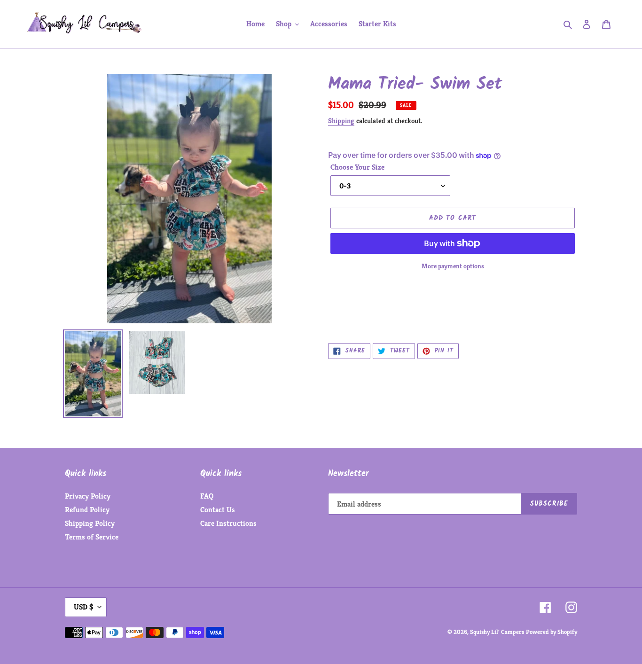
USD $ (83, 607)
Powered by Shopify (551, 632)
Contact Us (217, 510)
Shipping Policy (90, 523)
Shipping (341, 120)
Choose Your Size (357, 167)
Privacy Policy (87, 496)
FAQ (206, 496)
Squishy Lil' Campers (497, 632)
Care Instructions (228, 523)
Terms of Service (91, 537)
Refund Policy (87, 510)
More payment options (453, 266)
